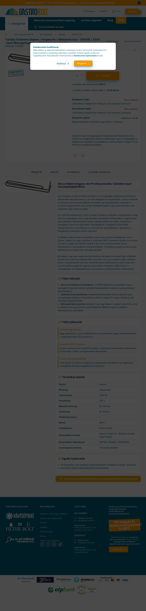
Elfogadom (81, 63)
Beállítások (61, 63)
